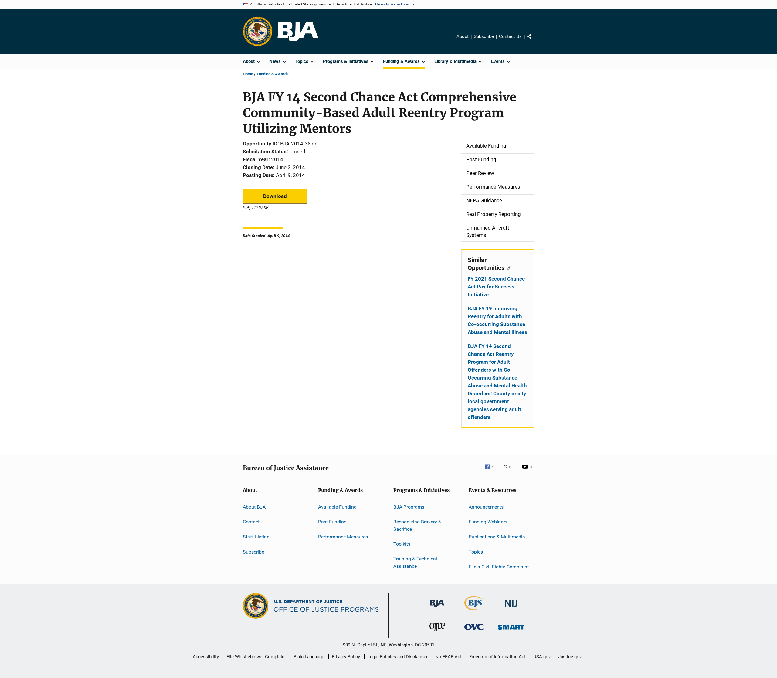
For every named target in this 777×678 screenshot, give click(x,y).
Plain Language (308, 656)
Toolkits (401, 544)
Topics (476, 551)
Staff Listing (256, 537)
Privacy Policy (346, 656)
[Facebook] (491, 471)
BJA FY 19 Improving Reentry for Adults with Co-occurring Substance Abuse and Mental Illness (497, 320)
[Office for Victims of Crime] (474, 631)
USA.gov (542, 656)
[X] (510, 471)
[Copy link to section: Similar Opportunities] (507, 267)
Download (275, 196)
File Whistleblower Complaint (256, 656)
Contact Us (510, 36)
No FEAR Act (448, 656)
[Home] (297, 31)
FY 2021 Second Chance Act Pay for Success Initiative (496, 287)
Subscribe (484, 36)
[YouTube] (528, 471)
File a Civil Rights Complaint (499, 567)
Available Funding (337, 506)
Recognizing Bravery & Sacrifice (417, 525)
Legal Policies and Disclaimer (398, 656)
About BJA (254, 506)
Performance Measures (343, 537)
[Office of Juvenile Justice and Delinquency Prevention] (437, 632)
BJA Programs (408, 506)
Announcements (486, 506)
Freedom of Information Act (497, 656)
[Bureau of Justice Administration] (437, 607)
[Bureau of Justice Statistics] (474, 611)
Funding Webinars (488, 522)
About (462, 36)
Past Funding (332, 522)
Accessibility (206, 656)
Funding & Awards (273, 74)
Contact (251, 522)
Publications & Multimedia (497, 537)
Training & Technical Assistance (415, 562)
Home (248, 74)
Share (534, 40)
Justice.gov (570, 656)
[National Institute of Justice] (511, 608)
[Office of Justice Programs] (258, 31)
